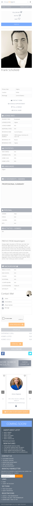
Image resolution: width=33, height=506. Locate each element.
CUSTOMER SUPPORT (8, 458)
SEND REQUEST (15, 324)
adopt (16, 386)
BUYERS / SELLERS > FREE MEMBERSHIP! (12, 497)
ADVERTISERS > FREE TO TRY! (10, 499)
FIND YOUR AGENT (7, 489)
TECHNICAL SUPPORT (8, 460)
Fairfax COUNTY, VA (24, 363)
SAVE (16, 19)
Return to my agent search (17, 412)
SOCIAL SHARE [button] (17, 110)
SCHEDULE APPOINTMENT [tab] (17, 104)
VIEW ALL (15, 344)
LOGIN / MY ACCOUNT (8, 483)
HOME (4, 482)
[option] (16, 391)
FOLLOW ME (16, 12)
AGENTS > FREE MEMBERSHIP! (10, 496)
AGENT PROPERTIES (7, 490)
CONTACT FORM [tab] (17, 100)
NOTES (16, 16)
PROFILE (16, 24)
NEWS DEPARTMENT (7, 464)
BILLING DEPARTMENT (8, 466)
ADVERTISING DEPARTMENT (9, 462)
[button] (27, 2)
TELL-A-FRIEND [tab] (17, 107)
